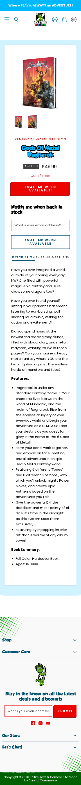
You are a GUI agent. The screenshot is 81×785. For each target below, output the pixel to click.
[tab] (23, 258)
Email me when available (40, 242)
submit (65, 711)
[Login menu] (74, 19)
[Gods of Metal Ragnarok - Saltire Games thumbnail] (18, 122)
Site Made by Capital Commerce (51, 779)
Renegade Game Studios (40, 139)
